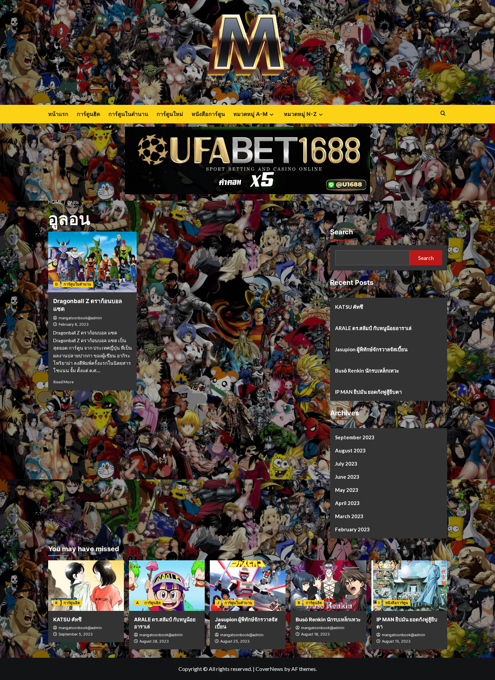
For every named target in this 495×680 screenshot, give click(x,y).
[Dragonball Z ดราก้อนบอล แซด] (92, 262)
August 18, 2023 (315, 634)
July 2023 (346, 464)
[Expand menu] (271, 114)
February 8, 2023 (74, 324)
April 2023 (347, 503)
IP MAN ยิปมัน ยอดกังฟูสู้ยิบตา (368, 392)
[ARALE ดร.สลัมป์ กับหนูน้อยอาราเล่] (167, 585)
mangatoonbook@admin (80, 318)
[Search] (443, 113)
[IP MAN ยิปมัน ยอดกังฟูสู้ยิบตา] (409, 585)
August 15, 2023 (396, 641)
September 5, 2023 (76, 634)
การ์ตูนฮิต (88, 114)
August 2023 (350, 450)
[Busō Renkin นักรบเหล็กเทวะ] (328, 585)
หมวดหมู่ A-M (250, 114)
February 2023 (352, 529)
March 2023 (349, 516)
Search (341, 232)
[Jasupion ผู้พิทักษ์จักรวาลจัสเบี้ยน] (248, 585)
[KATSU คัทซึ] (86, 585)
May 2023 (346, 490)
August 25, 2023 (235, 641)
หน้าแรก (58, 114)
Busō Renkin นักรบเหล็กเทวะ (367, 370)
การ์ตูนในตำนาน (128, 114)
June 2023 (347, 477)
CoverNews (269, 669)
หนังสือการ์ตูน (208, 114)
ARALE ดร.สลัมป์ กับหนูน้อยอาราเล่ (373, 328)
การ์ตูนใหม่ (170, 114)
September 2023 (354, 437)
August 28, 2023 (154, 641)
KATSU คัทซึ (349, 307)
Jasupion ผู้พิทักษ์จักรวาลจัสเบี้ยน (371, 349)
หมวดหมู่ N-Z (300, 114)
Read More (63, 381)
